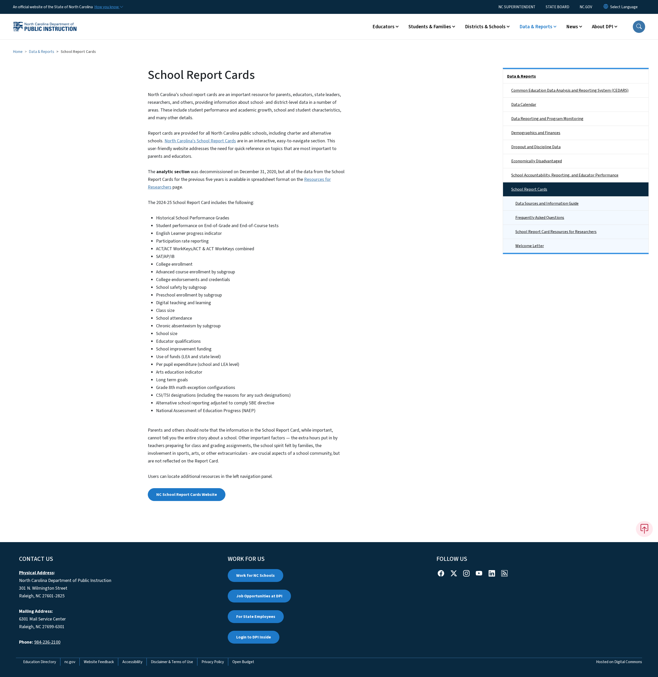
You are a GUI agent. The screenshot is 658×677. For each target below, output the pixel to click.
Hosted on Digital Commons (619, 662)
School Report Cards (529, 189)
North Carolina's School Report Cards (200, 141)
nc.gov (70, 662)
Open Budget (243, 662)
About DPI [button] (602, 26)
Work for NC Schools (255, 575)
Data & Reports (41, 51)
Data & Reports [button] (535, 26)
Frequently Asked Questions (539, 217)
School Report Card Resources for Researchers (556, 232)
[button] (639, 27)
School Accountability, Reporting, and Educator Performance (564, 175)
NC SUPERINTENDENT (516, 7)
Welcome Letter (529, 246)
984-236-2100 (47, 642)
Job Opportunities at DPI (259, 596)
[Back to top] (644, 529)
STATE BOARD (557, 7)
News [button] (572, 26)
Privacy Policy (213, 662)
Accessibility (132, 662)
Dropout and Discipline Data (536, 147)
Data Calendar (523, 104)
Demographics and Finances (535, 133)
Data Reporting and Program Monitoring (547, 119)
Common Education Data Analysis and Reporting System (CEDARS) (569, 90)
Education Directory (39, 662)
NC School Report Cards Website (186, 494)
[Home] (45, 21)
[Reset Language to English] (606, 7)
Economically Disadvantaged (536, 161)
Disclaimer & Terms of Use (172, 662)
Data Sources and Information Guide (547, 203)
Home (18, 51)
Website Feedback (99, 662)
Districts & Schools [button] (485, 26)
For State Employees (255, 616)
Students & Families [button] (429, 26)
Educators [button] (383, 26)
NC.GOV (586, 7)
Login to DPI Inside (253, 637)
